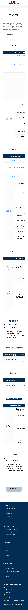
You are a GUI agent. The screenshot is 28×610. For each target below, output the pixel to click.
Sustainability (9, 513)
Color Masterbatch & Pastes (12, 529)
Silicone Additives (14, 399)
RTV (7, 553)
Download (8, 516)
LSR (7, 550)
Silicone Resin (14, 373)
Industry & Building (10, 568)
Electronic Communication (12, 566)
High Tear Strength (21, 86)
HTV (7, 547)
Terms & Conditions (8, 600)
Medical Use (16, 176)
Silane (14, 454)
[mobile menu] (26, 2)
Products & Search (10, 545)
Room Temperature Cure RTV (9, 267)
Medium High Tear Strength (15, 167)
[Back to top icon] (24, 606)
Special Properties (9, 119)
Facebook (8, 595)
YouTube (8, 597)
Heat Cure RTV (9, 292)
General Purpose (21, 56)
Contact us (8, 519)
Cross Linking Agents (14, 348)
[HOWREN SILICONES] (14, 2)
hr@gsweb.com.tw (10, 587)
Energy (7, 576)
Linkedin (8, 592)
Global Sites (8, 511)
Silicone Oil (14, 321)
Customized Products (11, 534)
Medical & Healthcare (10, 574)
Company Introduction (11, 508)
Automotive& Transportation (12, 571)
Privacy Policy (17, 600)
